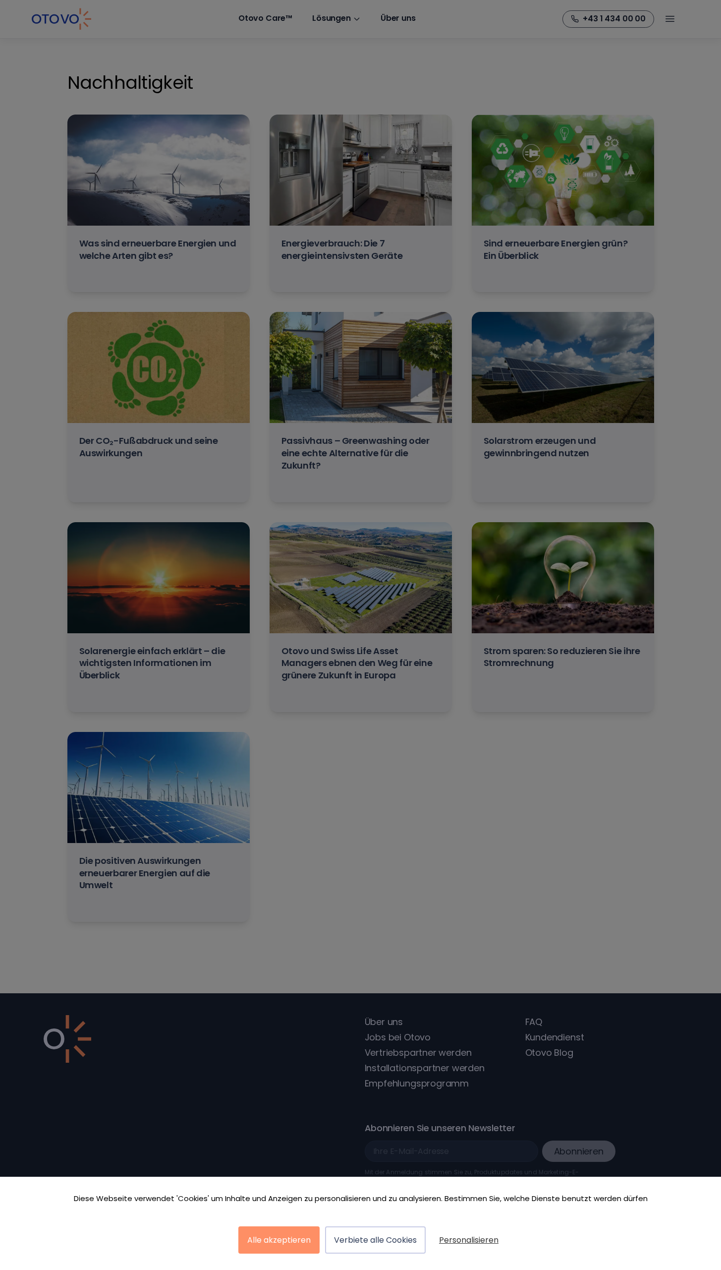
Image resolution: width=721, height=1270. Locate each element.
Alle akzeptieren (279, 1240)
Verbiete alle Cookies (375, 1240)
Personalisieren (469, 1240)
